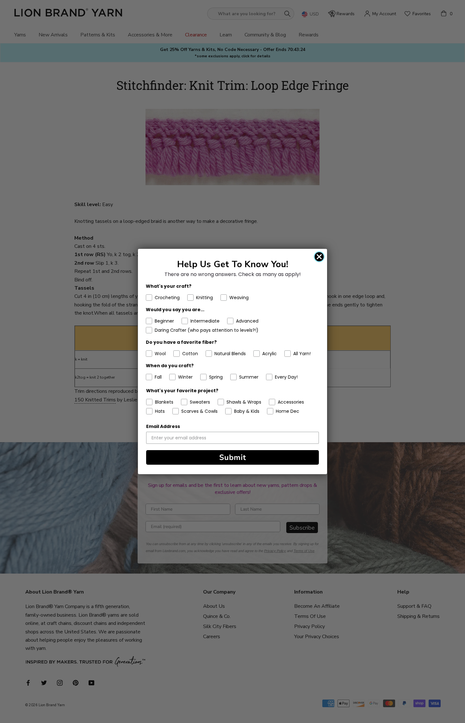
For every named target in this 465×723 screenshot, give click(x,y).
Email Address (163, 426)
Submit (232, 457)
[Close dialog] (319, 257)
